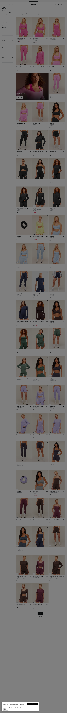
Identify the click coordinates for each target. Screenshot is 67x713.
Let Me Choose (33, 708)
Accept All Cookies (32, 703)
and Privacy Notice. (5, 710)
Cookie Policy (4, 709)
